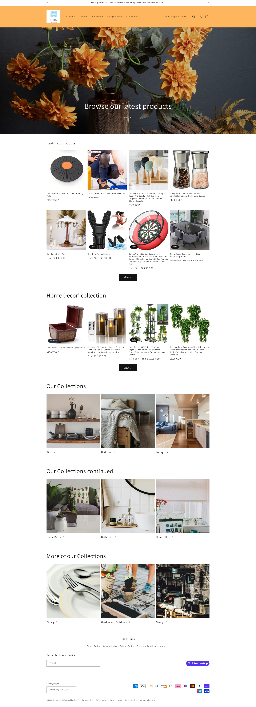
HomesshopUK (58, 700)
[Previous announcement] (47, 3)
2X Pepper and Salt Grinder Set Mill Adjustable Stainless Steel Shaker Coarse (187, 194)
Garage (160, 622)
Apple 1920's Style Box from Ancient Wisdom (66, 348)
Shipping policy (131, 700)
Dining (50, 622)
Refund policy (101, 700)
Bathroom (107, 537)
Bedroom (106, 452)
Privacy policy (87, 700)
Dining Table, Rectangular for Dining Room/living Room (186, 255)
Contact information (148, 700)
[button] (194, 16)
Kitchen (51, 452)
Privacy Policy (93, 646)
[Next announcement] (208, 3)
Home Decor (54, 537)
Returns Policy (127, 646)
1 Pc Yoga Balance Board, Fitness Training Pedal (65, 194)
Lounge (160, 452)
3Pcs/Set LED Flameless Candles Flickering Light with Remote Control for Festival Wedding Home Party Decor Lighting (106, 349)
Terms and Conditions (147, 646)
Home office (163, 537)
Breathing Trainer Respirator (100, 254)
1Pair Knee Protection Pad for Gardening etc (107, 193)
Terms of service (116, 700)
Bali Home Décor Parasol (57, 254)
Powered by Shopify (71, 700)
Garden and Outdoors (114, 622)
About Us (164, 646)
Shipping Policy (110, 646)
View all (128, 277)
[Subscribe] (96, 663)
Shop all (128, 117)
